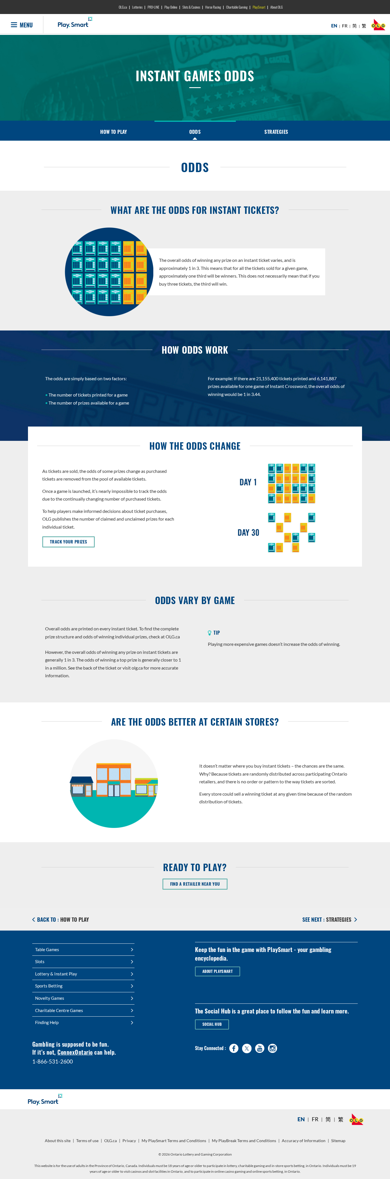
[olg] (378, 26)
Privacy (129, 1142)
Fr (315, 1119)
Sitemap (338, 1140)
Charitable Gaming (237, 7)
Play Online (170, 7)
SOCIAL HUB (212, 1024)
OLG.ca (123, 7)
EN (334, 25)
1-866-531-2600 (52, 1061)
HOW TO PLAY (113, 131)
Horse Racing (213, 7)
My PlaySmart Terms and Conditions (175, 1142)
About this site (58, 1140)
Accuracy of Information (303, 1140)
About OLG (276, 7)
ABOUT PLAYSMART (217, 971)
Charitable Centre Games (59, 1010)
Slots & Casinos (191, 7)
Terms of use (87, 1140)
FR (344, 25)
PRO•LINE (153, 7)
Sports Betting (49, 985)
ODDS (195, 131)
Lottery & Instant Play (56, 973)
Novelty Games (49, 998)
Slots (40, 961)
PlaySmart (259, 7)
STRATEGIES (276, 131)
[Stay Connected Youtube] (260, 1047)
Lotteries (137, 7)
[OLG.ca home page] (356, 1119)
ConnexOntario (75, 1052)
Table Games (47, 949)
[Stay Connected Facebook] (234, 1047)
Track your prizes (72, 541)
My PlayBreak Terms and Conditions (245, 1142)
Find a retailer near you (199, 884)
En (301, 1119)
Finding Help (47, 1022)
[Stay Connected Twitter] (247, 1047)
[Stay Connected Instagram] (272, 1047)
